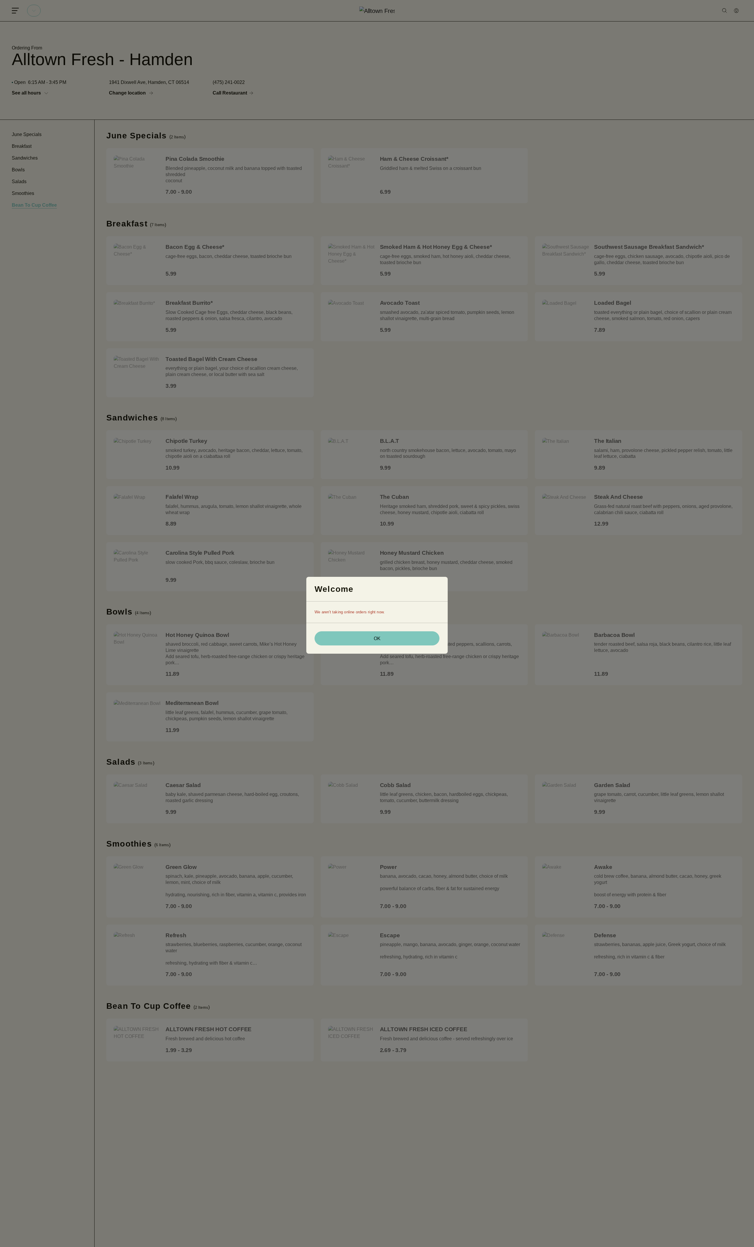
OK (377, 638)
